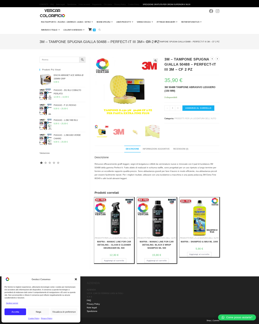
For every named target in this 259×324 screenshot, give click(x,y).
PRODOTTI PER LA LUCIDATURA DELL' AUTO (195, 118)
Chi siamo (108, 4)
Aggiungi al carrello (198, 108)
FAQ (52, 4)
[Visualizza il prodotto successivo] (217, 59)
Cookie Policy (33, 318)
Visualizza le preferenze (64, 312)
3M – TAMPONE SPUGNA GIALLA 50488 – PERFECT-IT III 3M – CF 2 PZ (186, 42)
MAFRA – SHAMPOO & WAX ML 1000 (199, 241)
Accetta (15, 312)
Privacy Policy (46, 318)
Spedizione (71, 4)
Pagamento (97, 4)
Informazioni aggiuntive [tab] (156, 149)
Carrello (216, 321)
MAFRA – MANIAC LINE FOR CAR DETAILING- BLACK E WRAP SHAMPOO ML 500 (157, 244)
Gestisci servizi (12, 303)
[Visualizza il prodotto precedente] (212, 59)
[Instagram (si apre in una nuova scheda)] (217, 11)
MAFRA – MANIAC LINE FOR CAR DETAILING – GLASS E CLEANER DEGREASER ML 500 (114, 244)
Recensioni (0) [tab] (180, 149)
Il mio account (84, 4)
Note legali (60, 4)
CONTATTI (44, 4)
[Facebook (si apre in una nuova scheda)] (211, 11)
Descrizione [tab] (132, 149)
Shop (209, 321)
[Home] (143, 42)
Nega (38, 312)
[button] (75, 279)
